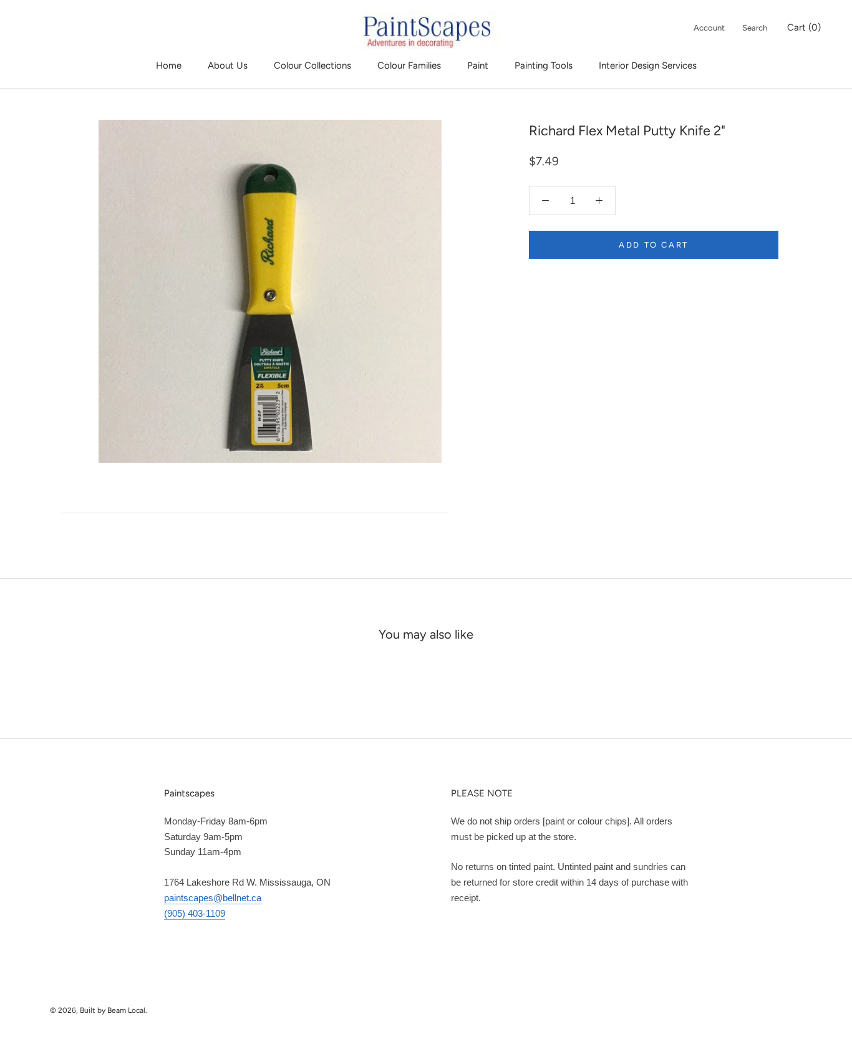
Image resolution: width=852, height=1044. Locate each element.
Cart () (804, 27)
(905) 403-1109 (194, 913)
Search (754, 27)
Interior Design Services (648, 65)
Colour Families (409, 65)
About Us (228, 65)
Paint (477, 65)
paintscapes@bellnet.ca (212, 897)
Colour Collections (312, 65)
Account (709, 27)
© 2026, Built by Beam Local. (98, 1010)
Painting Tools (544, 65)
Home (169, 65)
